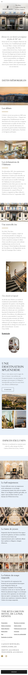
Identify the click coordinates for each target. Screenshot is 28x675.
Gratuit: (10, 650)
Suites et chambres (6, 625)
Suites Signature (5, 628)
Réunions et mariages (19, 623)
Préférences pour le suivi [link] (20, 628)
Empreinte (16, 631)
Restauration (4, 631)
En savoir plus (6, 333)
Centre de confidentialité (20, 634)
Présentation (4, 623)
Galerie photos (17, 625)
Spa (2, 634)
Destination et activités (6, 637)
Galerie (21, 28)
